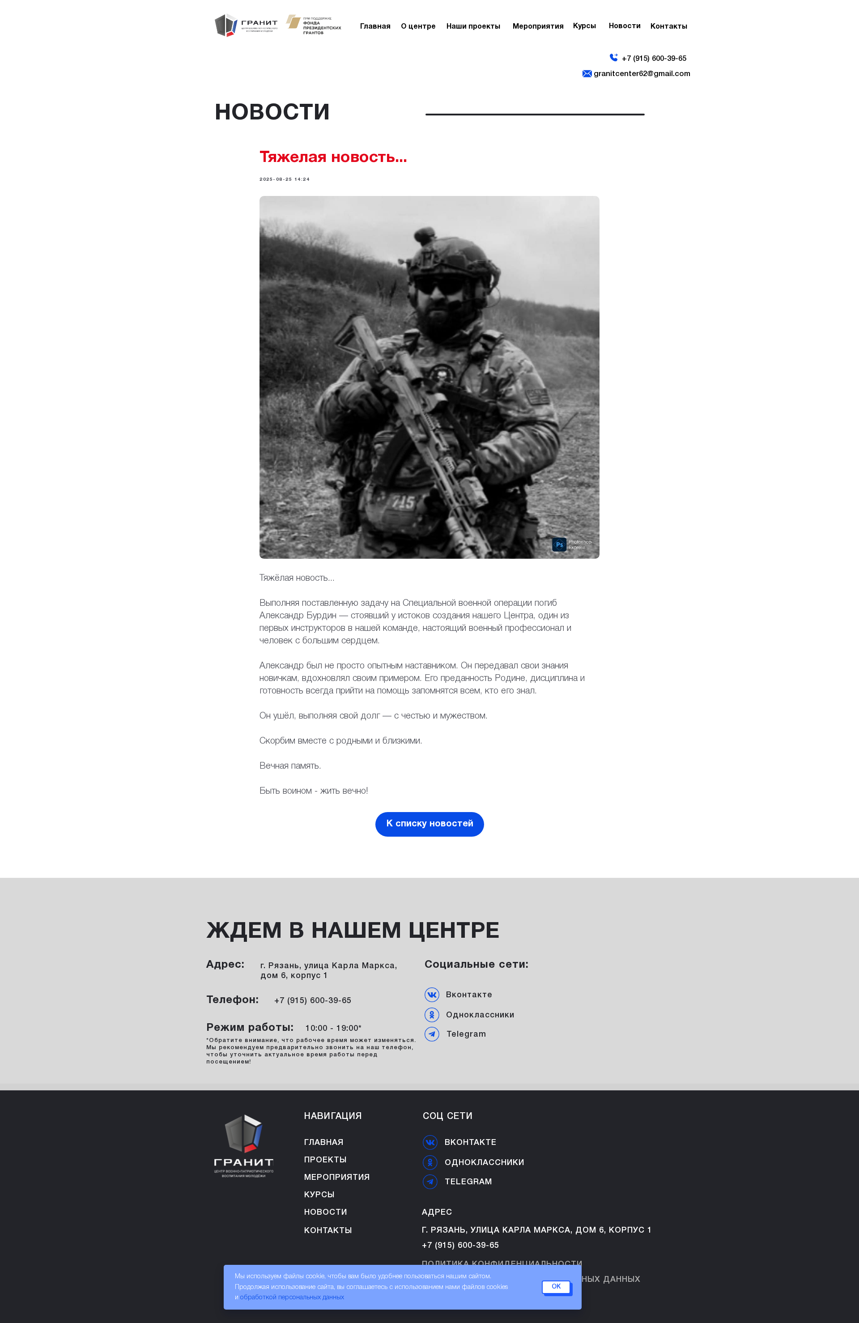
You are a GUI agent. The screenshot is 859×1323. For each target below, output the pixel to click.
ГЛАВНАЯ (324, 1142)
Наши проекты (473, 27)
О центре (418, 27)
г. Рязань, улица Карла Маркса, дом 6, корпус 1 (537, 1230)
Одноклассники (480, 1015)
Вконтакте (469, 995)
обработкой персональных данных (292, 1297)
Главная (375, 27)
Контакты (328, 1230)
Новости (625, 27)
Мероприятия (337, 1177)
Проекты (325, 1160)
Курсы (584, 27)
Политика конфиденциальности (502, 1264)
